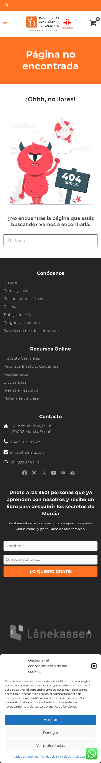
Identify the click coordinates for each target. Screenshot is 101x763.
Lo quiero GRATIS (51, 571)
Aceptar (51, 719)
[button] (94, 666)
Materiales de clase (21, 398)
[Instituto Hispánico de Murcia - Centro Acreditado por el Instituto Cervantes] (67, 23)
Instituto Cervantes (22, 358)
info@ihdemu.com (27, 452)
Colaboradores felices (23, 298)
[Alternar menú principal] (5, 24)
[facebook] (24, 473)
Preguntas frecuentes (24, 322)
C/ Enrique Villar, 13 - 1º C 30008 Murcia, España (33, 429)
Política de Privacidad (56, 756)
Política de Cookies (25, 756)
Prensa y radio (17, 290)
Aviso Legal (81, 756)
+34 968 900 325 (26, 442)
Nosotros (12, 282)
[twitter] (34, 473)
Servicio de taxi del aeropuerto (32, 330)
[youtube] (53, 473)
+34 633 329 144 (24, 462)
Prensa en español (21, 390)
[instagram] (44, 473)
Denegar (50, 732)
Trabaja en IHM (17, 314)
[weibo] (72, 473)
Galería (10, 306)
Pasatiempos (16, 374)
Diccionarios (15, 382)
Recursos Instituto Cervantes (31, 366)
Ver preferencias (50, 745)
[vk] (63, 473)
